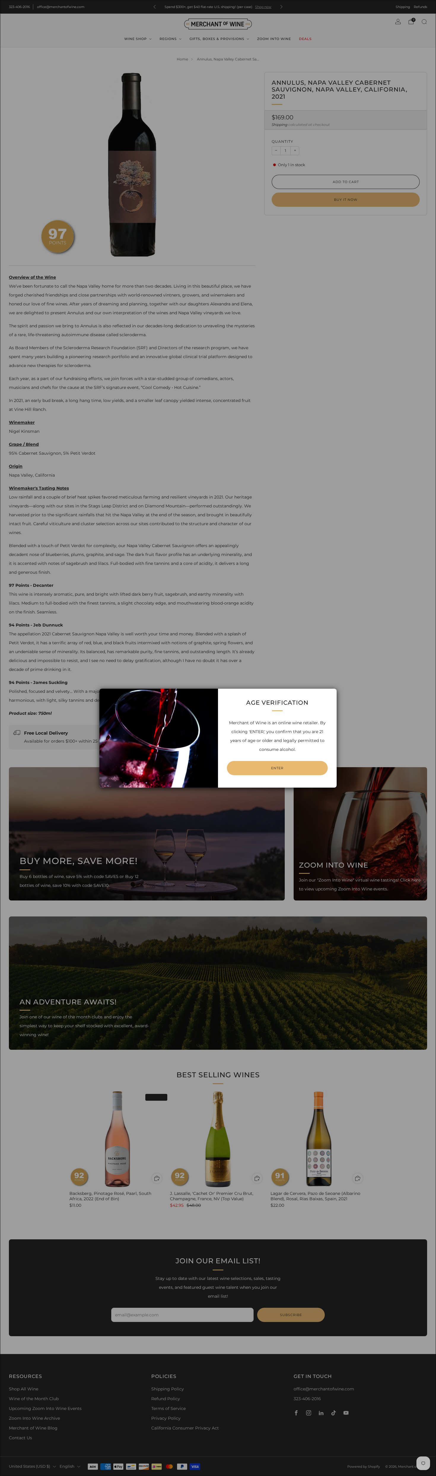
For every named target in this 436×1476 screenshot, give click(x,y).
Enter (277, 768)
